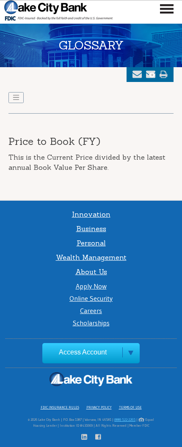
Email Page (137, 74)
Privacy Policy (99, 407)
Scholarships (91, 323)
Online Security (91, 298)
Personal (91, 243)
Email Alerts (150, 74)
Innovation (91, 214)
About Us (91, 271)
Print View (164, 74)
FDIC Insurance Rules (60, 407)
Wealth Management (91, 257)
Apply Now (91, 286)
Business (91, 228)
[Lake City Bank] (58, 12)
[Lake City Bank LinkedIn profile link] (88, 438)
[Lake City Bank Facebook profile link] (98, 438)
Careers (91, 310)
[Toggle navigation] (16, 97)
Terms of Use (130, 407)
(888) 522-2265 (124, 419)
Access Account (83, 352)
